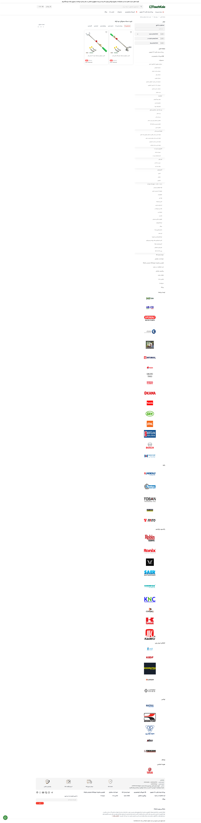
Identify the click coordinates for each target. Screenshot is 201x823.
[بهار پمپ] (150, 456)
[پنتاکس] (150, 486)
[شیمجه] (150, 586)
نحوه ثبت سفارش (159, 259)
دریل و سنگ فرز (158, 163)
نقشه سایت (161, 275)
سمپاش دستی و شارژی (156, 89)
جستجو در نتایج (160, 25)
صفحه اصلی (162, 17)
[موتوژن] (150, 730)
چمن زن (160, 216)
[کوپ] (150, 657)
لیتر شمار (160, 233)
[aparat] (37, 792)
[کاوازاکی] (150, 621)
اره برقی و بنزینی (158, 205)
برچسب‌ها (156, 17)
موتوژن (159, 177)
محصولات (119, 12)
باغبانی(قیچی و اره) (158, 230)
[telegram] (52, 793)
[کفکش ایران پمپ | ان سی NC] (150, 649)
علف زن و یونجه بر (158, 209)
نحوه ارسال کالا (160, 255)
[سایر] (150, 573)
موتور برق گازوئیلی (157, 99)
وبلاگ (106, 12)
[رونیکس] (150, 551)
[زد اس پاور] (150, 562)
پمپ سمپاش (158, 92)
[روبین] (150, 538)
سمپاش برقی (158, 74)
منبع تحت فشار (158, 152)
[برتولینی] (150, 434)
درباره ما (162, 283)
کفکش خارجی (158, 127)
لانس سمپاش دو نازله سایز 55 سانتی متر (121, 56)
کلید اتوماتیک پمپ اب (157, 156)
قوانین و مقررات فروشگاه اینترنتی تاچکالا (153, 263)
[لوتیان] (150, 690)
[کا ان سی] (150, 599)
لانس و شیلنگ (159, 201)
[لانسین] (150, 679)
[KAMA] (150, 393)
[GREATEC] (150, 375)
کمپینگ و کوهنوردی (130, 12)
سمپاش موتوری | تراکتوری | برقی (155, 64)
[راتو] (150, 520)
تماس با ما (111, 12)
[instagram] (49, 793)
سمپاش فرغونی (158, 78)
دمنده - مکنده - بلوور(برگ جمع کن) (154, 184)
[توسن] (150, 499)
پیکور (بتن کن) (158, 166)
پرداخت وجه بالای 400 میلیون (146, 12)
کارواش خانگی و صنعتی (157, 219)
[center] (141, 6)
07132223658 (154, 784)
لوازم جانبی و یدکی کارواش (155, 145)
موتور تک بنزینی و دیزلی (157, 191)
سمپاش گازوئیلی (157, 67)
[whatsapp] (40, 793)
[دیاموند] (150, 510)
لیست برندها (161, 292)
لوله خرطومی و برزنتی (158, 187)
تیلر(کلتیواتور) (159, 223)
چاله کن (160, 198)
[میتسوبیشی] (150, 740)
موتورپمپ (160, 194)
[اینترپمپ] (150, 344)
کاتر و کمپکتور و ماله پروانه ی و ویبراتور (154, 240)
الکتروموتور (159, 170)
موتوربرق (160, 96)
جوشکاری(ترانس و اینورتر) (157, 237)
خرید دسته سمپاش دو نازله (145, 17)
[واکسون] (150, 750)
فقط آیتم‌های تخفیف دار (153, 38)
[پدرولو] (150, 473)
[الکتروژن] (150, 331)
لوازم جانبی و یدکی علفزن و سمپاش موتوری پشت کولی (150, 134)
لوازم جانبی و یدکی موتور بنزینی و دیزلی (153, 138)
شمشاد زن (160, 212)
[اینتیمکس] (150, 357)
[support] (46, 793)
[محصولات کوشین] (150, 717)
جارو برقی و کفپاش (158, 247)
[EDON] (150, 368)
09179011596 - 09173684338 (150, 782)
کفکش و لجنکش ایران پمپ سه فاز (154, 120)
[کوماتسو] (150, 668)
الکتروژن (159, 180)
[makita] (150, 403)
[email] (43, 793)
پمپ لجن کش (158, 117)
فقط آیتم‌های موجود (153, 34)
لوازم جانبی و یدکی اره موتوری (155, 141)
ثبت (40, 803)
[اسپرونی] (150, 318)
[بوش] (150, 445)
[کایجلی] (150, 634)
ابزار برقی (160, 159)
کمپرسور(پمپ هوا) (158, 244)
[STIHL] (150, 424)
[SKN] (150, 413)
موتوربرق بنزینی (158, 103)
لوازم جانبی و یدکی (158, 131)
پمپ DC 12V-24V (158, 251)
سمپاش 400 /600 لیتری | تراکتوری (154, 85)
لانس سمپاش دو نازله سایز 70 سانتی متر (96, 56)
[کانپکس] (150, 610)
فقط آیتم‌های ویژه (154, 43)
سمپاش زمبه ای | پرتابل (156, 71)
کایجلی (159, 173)
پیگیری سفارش (160, 271)
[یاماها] (150, 770)
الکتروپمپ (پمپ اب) (158, 149)
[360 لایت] (150, 298)
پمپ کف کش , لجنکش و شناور (156, 110)
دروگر (161, 226)
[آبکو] (150, 307)
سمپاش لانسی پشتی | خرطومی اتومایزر (153, 82)
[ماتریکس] (150, 706)
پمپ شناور (159, 113)
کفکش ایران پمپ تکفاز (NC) (155, 124)
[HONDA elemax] (150, 383)
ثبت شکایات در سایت (158, 267)
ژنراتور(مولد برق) (158, 106)
